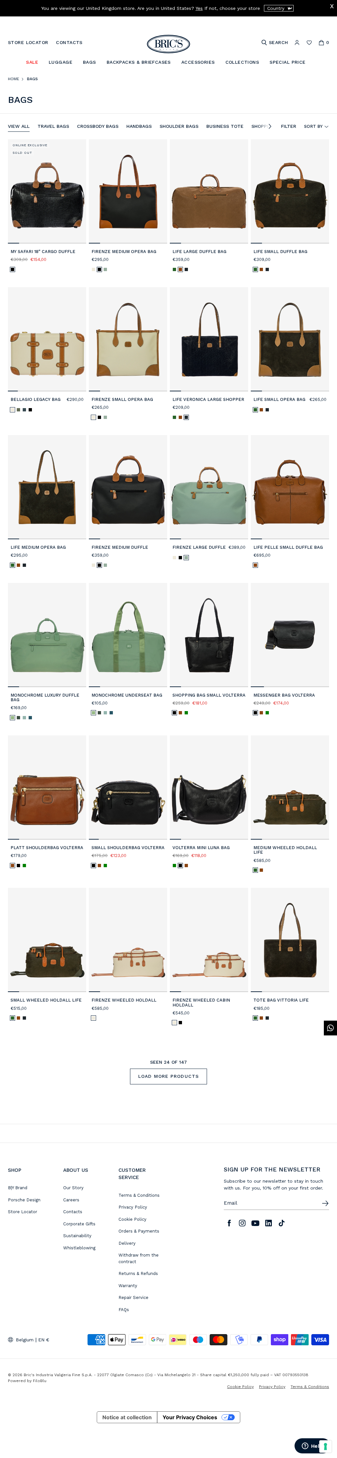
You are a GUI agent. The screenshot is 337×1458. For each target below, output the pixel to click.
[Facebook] (229, 1223)
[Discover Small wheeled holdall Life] (47, 940)
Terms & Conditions (139, 1195)
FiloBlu (39, 1380)
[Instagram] (242, 1223)
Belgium (25, 1339)
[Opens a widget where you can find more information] (312, 1446)
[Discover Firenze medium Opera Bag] (128, 191)
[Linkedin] (268, 1223)
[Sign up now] (325, 1203)
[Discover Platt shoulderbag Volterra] (47, 787)
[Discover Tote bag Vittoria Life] (290, 940)
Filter (288, 126)
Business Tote (225, 126)
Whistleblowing (79, 1247)
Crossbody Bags (97, 126)
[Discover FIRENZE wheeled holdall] (128, 940)
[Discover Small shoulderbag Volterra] (128, 787)
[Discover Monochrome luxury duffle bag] (47, 635)
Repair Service (133, 1297)
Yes (199, 8)
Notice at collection (127, 1417)
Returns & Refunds (138, 1273)
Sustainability (77, 1235)
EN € (43, 1339)
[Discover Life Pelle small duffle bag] (290, 487)
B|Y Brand (17, 1187)
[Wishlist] (309, 42)
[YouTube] (255, 1223)
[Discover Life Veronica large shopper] (209, 339)
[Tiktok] (281, 1223)
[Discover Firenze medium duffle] (128, 487)
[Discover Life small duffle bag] (290, 191)
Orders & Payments (138, 1231)
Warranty (127, 1285)
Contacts (72, 1211)
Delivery (127, 1243)
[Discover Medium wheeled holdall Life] (290, 787)
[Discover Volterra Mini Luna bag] (209, 787)
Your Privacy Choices (190, 1417)
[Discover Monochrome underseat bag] (128, 635)
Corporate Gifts (79, 1223)
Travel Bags (53, 126)
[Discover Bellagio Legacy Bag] (47, 339)
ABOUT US (75, 1170)
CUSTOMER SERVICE (132, 1174)
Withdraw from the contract (138, 1258)
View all (19, 126)
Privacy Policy (132, 1207)
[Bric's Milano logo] (168, 44)
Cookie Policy (132, 1219)
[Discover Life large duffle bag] (209, 191)
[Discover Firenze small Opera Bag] (128, 339)
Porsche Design (24, 1199)
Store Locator (22, 1211)
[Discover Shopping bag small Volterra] (209, 635)
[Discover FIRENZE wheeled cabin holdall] (209, 940)
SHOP (14, 1170)
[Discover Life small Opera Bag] (290, 339)
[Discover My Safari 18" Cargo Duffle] (47, 191)
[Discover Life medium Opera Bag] (47, 487)
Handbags (139, 126)
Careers (71, 1199)
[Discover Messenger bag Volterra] (290, 635)
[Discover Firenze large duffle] (209, 487)
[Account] (297, 42)
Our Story (73, 1187)
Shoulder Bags (179, 126)
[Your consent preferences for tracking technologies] (325, 1446)
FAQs (123, 1309)
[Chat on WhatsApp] (330, 1028)
